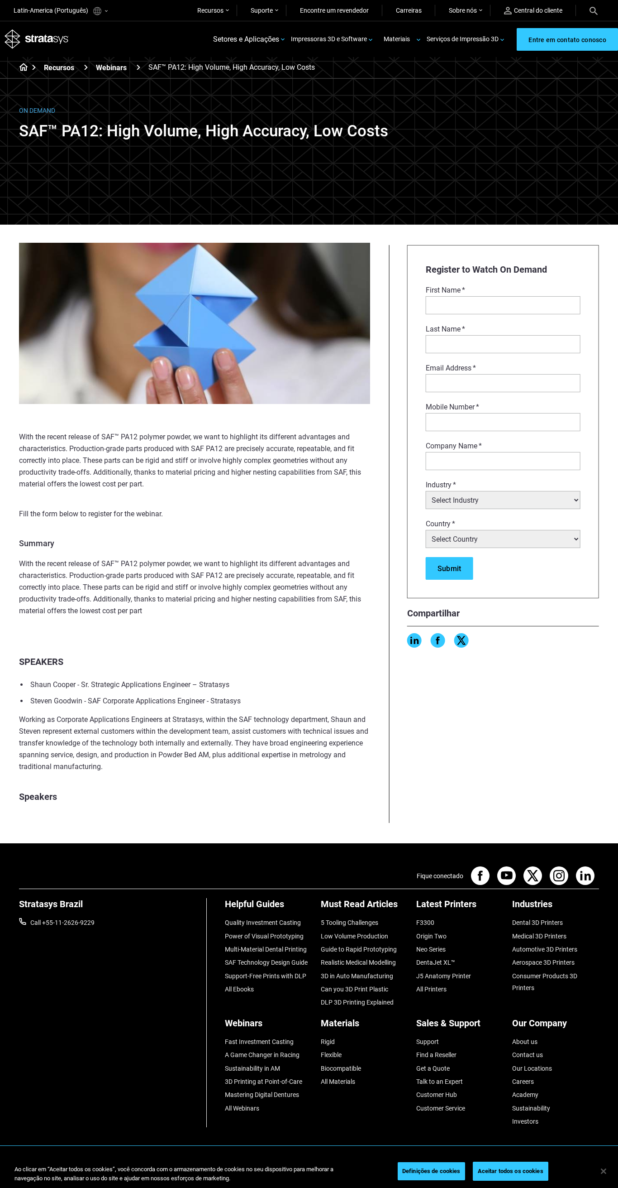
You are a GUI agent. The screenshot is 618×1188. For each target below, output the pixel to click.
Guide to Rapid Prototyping (359, 949)
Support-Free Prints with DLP (265, 976)
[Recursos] (86, 67)
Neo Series (431, 949)
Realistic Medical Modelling (358, 962)
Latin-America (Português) (52, 10)
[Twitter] (461, 640)
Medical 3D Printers (539, 936)
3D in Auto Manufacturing (357, 976)
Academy (525, 1094)
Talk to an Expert (439, 1081)
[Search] (593, 10)
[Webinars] (138, 67)
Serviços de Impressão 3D (463, 39)
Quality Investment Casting (263, 922)
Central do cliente (538, 10)
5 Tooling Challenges (349, 922)
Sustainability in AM (252, 1068)
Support (427, 1041)
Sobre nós (463, 10)
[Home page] (20, 68)
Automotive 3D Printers (544, 949)
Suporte (262, 10)
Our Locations (532, 1068)
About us (524, 1041)
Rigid (328, 1041)
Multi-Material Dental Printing (266, 949)
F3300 (425, 922)
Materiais (397, 39)
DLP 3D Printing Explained (357, 1002)
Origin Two (431, 936)
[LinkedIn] (414, 640)
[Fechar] (603, 1171)
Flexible (331, 1054)
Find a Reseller (436, 1054)
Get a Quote (433, 1068)
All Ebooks (239, 989)
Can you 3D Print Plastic (354, 989)
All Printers (431, 989)
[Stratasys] (37, 39)
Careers (523, 1081)
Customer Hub (436, 1094)
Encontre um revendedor (334, 10)
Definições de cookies (431, 1171)
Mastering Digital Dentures (262, 1094)
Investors (525, 1121)
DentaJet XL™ (435, 962)
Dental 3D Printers (537, 922)
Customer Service (440, 1108)
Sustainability (531, 1108)
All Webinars (242, 1108)
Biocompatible (341, 1068)
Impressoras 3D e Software (329, 39)
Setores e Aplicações (246, 39)
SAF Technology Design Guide (266, 962)
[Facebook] (438, 640)
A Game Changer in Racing (262, 1054)
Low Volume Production (354, 936)
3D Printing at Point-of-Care (263, 1081)
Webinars (111, 67)
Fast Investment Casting (259, 1041)
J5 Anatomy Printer (443, 976)
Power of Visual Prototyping (264, 936)
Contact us (527, 1054)
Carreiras (409, 10)
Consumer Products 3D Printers (544, 981)
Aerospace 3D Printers (543, 962)
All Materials (338, 1081)
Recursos (210, 10)
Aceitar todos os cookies (510, 1171)
